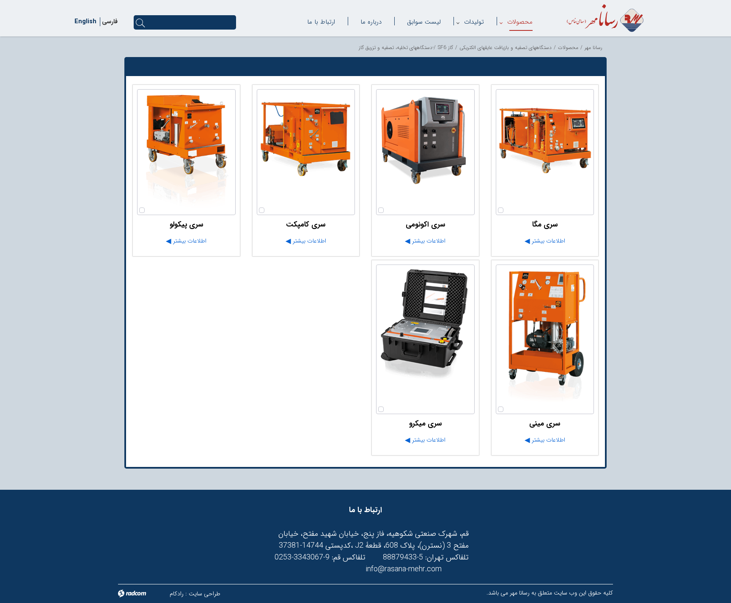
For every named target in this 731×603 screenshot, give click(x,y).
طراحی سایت (204, 593)
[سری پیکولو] (186, 152)
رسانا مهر (593, 48)
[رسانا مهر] (605, 18)
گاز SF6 (445, 48)
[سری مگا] (545, 152)
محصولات (568, 48)
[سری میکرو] (425, 339)
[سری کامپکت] (306, 152)
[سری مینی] (545, 339)
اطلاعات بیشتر (547, 241)
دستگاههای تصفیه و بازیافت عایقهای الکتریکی (505, 48)
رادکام (177, 593)
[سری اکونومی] (425, 152)
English (85, 21)
